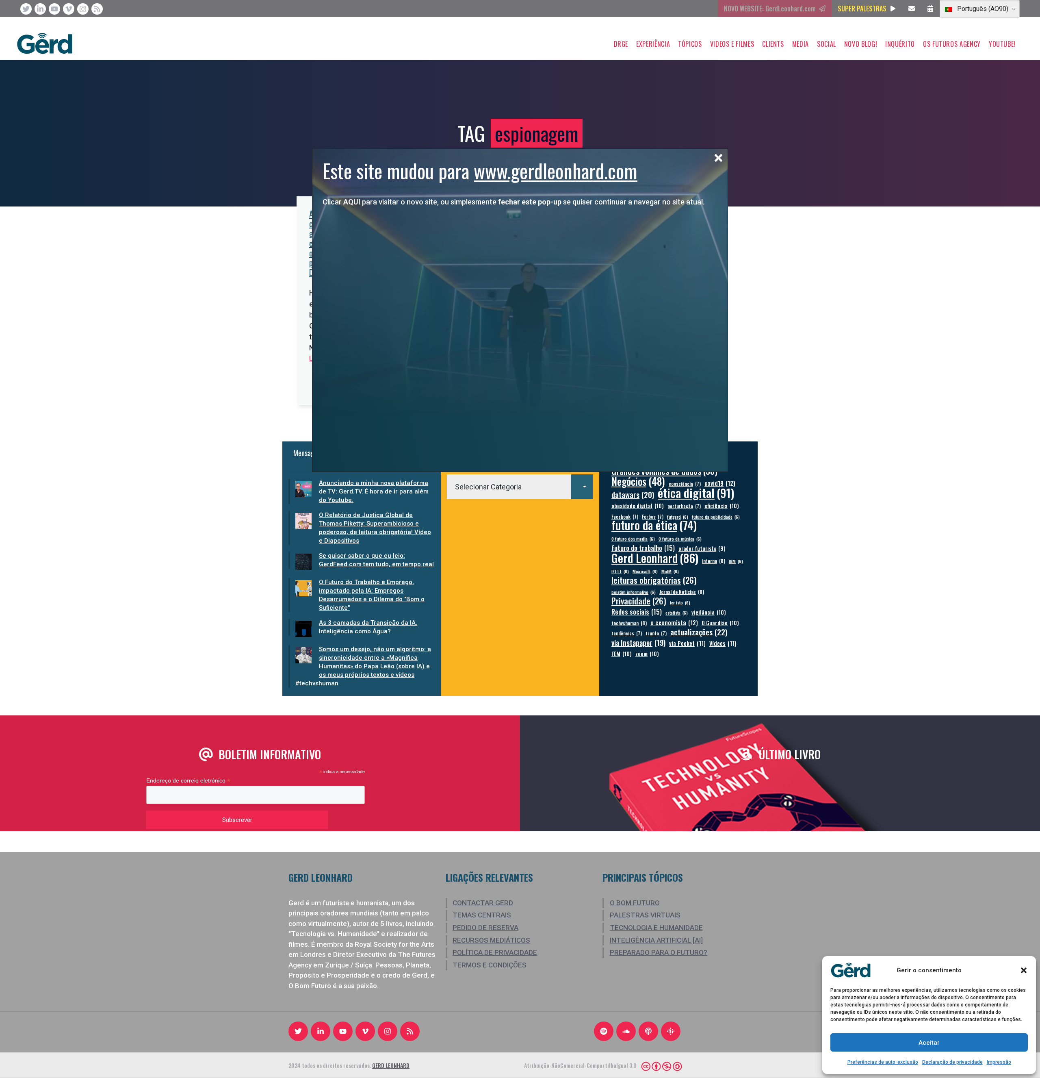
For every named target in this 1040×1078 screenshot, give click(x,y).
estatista (676, 612)
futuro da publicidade (716, 516)
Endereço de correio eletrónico (188, 781)
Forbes (652, 516)
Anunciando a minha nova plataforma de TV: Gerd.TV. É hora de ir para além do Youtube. (374, 491)
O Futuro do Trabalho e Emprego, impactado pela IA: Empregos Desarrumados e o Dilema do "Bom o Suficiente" (372, 594)
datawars (632, 494)
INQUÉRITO (900, 44)
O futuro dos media (633, 538)
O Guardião (720, 622)
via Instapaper (638, 642)
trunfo (656, 633)
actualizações (699, 631)
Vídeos (723, 643)
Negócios (638, 481)
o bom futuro (635, 903)
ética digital (696, 492)
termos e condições (489, 965)
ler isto (680, 602)
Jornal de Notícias (681, 591)
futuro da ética (654, 525)
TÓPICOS (690, 44)
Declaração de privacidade (952, 1062)
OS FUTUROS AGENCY (952, 44)
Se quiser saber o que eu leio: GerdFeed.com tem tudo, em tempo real (376, 560)
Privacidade (638, 601)
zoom (647, 653)
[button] (1024, 970)
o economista (674, 622)
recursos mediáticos (491, 940)
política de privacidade (495, 952)
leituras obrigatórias (654, 580)
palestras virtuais (645, 915)
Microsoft (645, 571)
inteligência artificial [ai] (656, 940)
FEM (621, 653)
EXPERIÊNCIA (653, 44)
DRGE (621, 44)
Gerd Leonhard (654, 557)
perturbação (684, 505)
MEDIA (800, 44)
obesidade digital (637, 505)
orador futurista (701, 548)
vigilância (708, 612)
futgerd (677, 516)
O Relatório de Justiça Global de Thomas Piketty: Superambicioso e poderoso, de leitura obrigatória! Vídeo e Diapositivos (375, 527)
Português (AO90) (982, 9)
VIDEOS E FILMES (732, 44)
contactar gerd (483, 903)
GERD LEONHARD (391, 1065)
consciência (685, 483)
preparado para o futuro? (658, 952)
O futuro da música (680, 538)
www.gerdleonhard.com (555, 170)
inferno (713, 560)
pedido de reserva (485, 928)
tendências (626, 633)
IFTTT (620, 571)
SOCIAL (826, 44)
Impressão (999, 1062)
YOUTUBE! (1002, 44)
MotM (670, 571)
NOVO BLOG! (860, 44)
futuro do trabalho (643, 547)
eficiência (721, 505)
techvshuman (629, 622)
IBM (736, 561)
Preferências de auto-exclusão (882, 1062)
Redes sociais (636, 611)
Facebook (624, 516)
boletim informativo (633, 592)
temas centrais (482, 915)
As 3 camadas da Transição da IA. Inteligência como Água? (368, 627)
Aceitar (929, 1042)
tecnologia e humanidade (656, 928)
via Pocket (687, 643)
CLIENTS (773, 44)
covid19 (719, 483)
